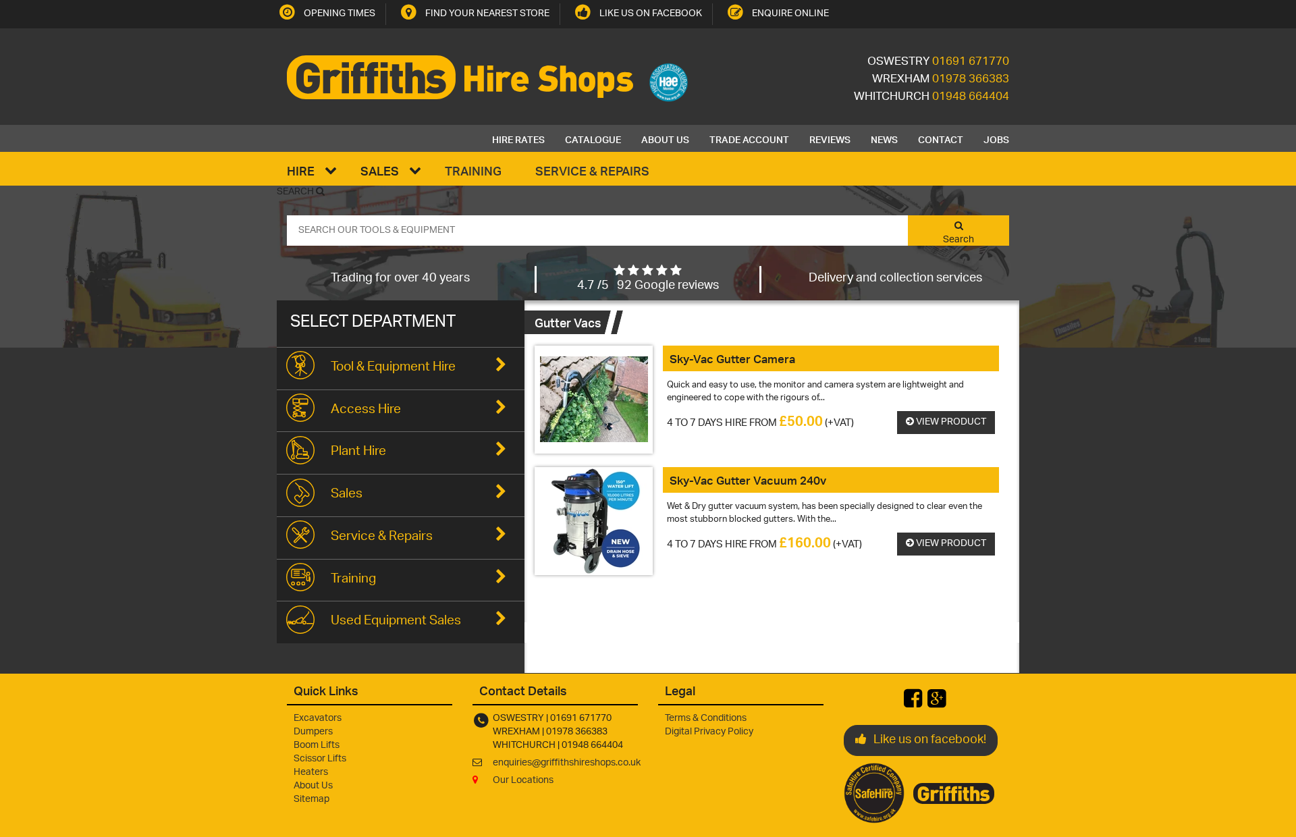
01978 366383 (970, 80)
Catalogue (593, 138)
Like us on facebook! (929, 740)
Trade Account (749, 138)
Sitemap (311, 799)
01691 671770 (970, 62)
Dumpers (313, 732)
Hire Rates (518, 138)
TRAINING (473, 170)
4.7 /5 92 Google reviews (648, 286)
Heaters (311, 772)
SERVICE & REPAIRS (592, 170)
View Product (950, 422)
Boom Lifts (317, 745)
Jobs (996, 138)
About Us (665, 138)
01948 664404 (970, 97)
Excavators (318, 718)
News (884, 138)
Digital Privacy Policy (709, 732)
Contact (940, 138)
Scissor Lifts (320, 759)
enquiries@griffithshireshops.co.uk (567, 763)
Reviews (829, 138)
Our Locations (523, 780)
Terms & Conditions (706, 718)
